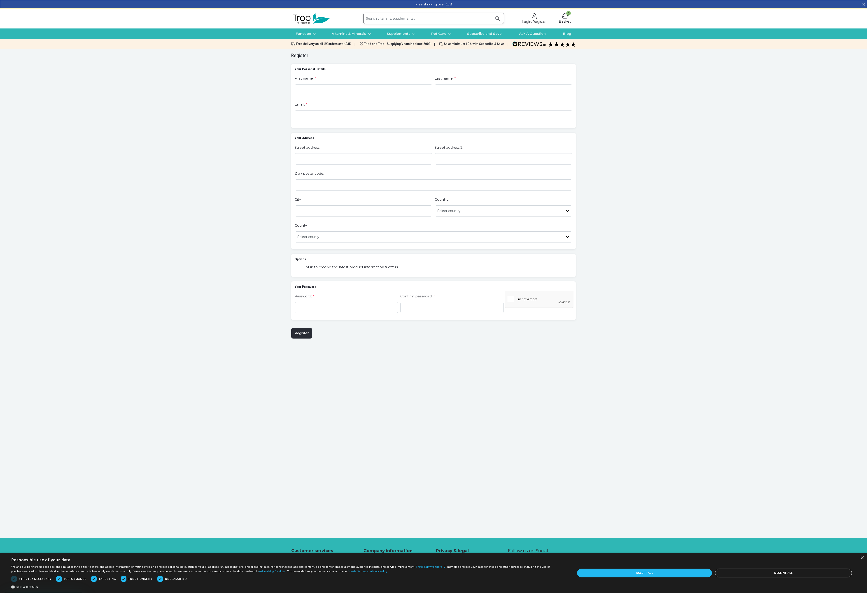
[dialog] (433, 573)
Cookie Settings (357, 571)
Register (302, 333)
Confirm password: (416, 296)
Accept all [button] (644, 573)
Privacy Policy (378, 571)
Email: (300, 104)
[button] (565, 18)
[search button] (497, 18)
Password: (303, 296)
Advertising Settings (272, 571)
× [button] (862, 558)
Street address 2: (449, 147)
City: (298, 199)
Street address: (307, 147)
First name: (304, 78)
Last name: (444, 78)
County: (301, 225)
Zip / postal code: (309, 173)
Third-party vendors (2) (431, 567)
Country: (442, 199)
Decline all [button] (783, 573)
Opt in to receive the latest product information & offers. (351, 267)
